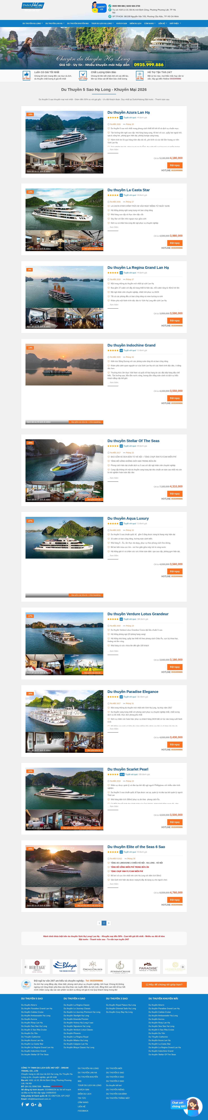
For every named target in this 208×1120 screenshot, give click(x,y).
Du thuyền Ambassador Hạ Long (35, 1015)
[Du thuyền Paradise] (145, 966)
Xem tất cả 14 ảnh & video (39, 673)
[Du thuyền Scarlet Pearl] (64, 788)
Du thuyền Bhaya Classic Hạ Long (79, 1047)
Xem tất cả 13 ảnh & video (39, 248)
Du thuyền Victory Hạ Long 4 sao (78, 1022)
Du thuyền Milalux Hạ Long (76, 1040)
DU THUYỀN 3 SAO (115, 1081)
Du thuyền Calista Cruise (32, 1012)
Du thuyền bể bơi (114, 1085)
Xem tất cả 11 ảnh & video (38, 171)
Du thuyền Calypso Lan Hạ (76, 1044)
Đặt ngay (175, 165)
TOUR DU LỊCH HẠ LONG (101, 23)
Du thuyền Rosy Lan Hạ (32, 1022)
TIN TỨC (82, 1098)
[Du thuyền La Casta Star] (64, 209)
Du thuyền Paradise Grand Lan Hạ (36, 1008)
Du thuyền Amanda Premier (76, 1019)
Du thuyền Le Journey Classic (77, 1008)
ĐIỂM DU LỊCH (135, 23)
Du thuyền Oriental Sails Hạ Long (121, 1008)
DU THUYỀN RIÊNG (115, 1089)
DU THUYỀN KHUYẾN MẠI (78, 23)
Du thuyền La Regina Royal (76, 1037)
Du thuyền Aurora (29, 1019)
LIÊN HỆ (161, 23)
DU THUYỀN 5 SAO (115, 1072)
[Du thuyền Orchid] (90, 966)
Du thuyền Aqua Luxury (128, 518)
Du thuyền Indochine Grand (132, 345)
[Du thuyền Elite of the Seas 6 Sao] (64, 866)
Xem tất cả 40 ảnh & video (39, 422)
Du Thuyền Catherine (30, 1037)
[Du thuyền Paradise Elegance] (64, 711)
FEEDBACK (83, 1111)
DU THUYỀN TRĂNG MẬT (118, 1098)
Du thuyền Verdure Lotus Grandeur (138, 614)
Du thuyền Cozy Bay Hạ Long (119, 1012)
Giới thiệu (174, 23)
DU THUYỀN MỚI (114, 1068)
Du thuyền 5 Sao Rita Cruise (34, 1030)
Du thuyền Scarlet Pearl (128, 769)
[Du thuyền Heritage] (35, 966)
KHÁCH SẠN (121, 23)
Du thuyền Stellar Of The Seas (133, 441)
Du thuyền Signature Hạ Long (77, 1026)
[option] (35, 966)
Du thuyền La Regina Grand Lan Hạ (138, 267)
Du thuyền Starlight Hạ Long (76, 1015)
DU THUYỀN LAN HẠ (54, 23)
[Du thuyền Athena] (117, 966)
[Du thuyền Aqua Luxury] (64, 537)
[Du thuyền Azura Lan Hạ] (64, 131)
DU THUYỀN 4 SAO (115, 1077)
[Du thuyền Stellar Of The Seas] (64, 460)
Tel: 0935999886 (94, 981)
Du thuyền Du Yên (29, 1033)
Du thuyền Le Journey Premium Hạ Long (82, 1012)
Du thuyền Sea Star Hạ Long (34, 1026)
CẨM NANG (149, 23)
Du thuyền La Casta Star (129, 190)
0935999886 (177, 170)
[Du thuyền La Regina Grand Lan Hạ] (64, 287)
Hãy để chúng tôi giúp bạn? (165, 984)
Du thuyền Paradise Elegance (133, 692)
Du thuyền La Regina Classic (77, 1005)
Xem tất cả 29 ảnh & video (39, 326)
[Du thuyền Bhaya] (62, 966)
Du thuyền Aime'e (29, 1005)
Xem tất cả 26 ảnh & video (39, 905)
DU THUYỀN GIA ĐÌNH (116, 1094)
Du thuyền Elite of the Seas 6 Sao (136, 847)
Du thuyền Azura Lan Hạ (129, 112)
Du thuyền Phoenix (72, 1033)
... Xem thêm (113, 149)
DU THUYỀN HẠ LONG (32, 23)
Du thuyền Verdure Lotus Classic (78, 1030)
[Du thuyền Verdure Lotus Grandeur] (64, 633)
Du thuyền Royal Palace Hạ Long (121, 1005)
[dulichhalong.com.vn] (54, 6)
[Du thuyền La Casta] (173, 966)
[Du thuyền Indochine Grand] (64, 364)
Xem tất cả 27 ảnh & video (39, 499)
